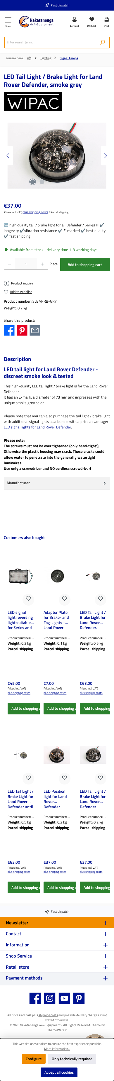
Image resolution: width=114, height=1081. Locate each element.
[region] (57, 156)
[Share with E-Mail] (35, 330)
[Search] (103, 42)
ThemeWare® (57, 1029)
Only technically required (72, 1059)
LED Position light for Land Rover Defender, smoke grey (55, 798)
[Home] (29, 58)
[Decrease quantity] (9, 264)
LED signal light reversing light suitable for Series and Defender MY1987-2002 (21, 619)
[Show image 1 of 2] (32, 181)
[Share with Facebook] (9, 330)
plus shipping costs (35, 212)
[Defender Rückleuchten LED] (57, 156)
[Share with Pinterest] (22, 330)
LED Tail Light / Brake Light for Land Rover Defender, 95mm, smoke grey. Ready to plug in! (93, 619)
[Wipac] (57, 101)
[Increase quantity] (42, 264)
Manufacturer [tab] (18, 483)
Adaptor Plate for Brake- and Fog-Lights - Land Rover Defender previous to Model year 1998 (56, 619)
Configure (34, 1059)
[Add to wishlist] (28, 600)
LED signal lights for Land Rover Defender (37, 427)
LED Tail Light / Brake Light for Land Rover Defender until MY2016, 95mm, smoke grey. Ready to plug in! (21, 798)
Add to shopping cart (85, 264)
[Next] (105, 155)
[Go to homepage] (36, 22)
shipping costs (48, 1014)
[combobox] (50, 42)
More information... (57, 1048)
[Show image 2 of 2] (41, 181)
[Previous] (8, 155)
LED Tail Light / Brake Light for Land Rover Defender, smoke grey (93, 798)
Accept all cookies (59, 1072)
